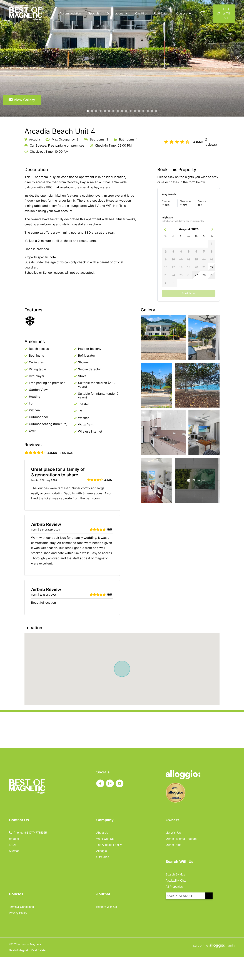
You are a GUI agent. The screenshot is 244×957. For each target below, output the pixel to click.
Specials (93, 13)
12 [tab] (135, 111)
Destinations (115, 13)
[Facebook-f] (100, 783)
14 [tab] (143, 111)
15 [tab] (148, 111)
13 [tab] (139, 111)
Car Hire (140, 13)
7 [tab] (113, 111)
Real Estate (161, 13)
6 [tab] (109, 111)
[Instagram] (110, 783)
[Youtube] (119, 783)
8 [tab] (117, 111)
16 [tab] (152, 111)
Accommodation (70, 13)
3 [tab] (96, 111)
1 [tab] (87, 111)
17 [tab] (156, 111)
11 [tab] (130, 111)
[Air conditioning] (29, 320)
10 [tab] (126, 111)
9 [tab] (122, 111)
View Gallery (24, 100)
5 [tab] (105, 111)
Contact (181, 13)
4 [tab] (100, 111)
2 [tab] (92, 111)
